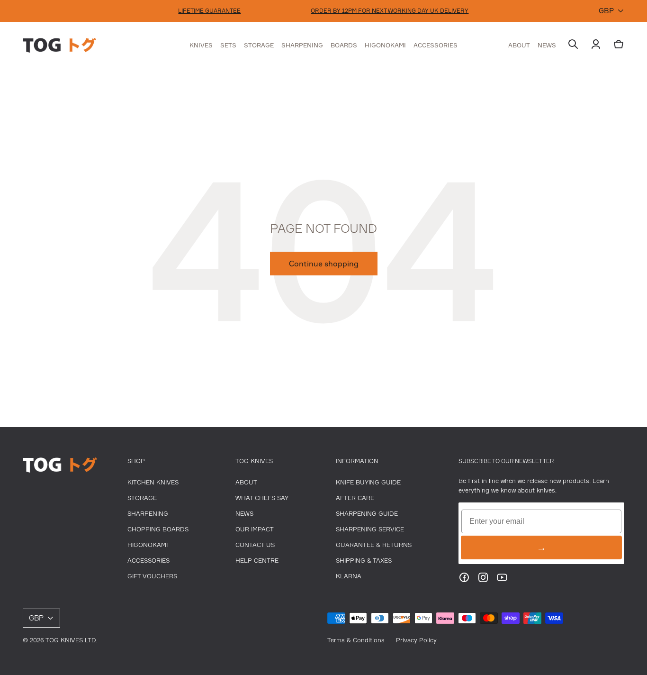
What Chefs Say (261, 498)
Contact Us (255, 544)
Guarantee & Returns (374, 544)
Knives (201, 45)
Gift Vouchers (152, 576)
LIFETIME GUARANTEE (209, 10)
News (244, 513)
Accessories (435, 45)
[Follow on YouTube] (502, 580)
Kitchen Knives (153, 482)
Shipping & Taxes (364, 560)
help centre (257, 560)
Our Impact (254, 529)
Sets (228, 45)
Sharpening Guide (367, 513)
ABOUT (519, 45)
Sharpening (302, 45)
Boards (344, 45)
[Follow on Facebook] (464, 580)
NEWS (547, 45)
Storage (259, 45)
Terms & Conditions (356, 640)
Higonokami (385, 45)
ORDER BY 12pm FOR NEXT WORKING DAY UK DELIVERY (389, 10)
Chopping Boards (158, 529)
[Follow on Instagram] (483, 580)
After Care (355, 498)
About (246, 482)
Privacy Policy (416, 640)
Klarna (348, 576)
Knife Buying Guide (368, 482)
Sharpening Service (370, 529)
